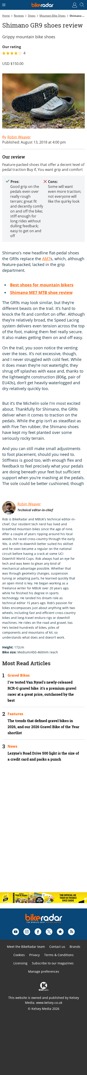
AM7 (46, 258)
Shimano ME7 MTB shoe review (41, 292)
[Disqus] (43, 831)
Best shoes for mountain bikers (41, 285)
